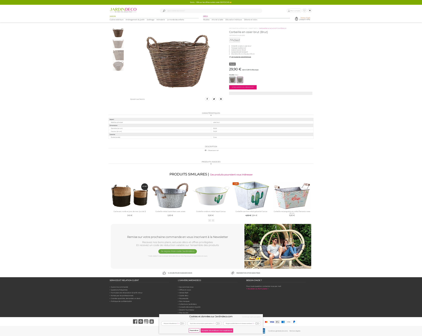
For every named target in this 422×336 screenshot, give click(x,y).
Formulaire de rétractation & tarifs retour (127, 293)
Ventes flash (183, 293)
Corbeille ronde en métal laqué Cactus (211, 211)
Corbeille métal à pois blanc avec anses (170, 211)
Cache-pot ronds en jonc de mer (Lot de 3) (130, 211)
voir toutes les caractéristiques (241, 57)
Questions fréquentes (119, 290)
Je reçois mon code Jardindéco (177, 251)
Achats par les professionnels (122, 296)
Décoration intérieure (233, 20)
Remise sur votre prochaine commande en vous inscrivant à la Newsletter (177, 237)
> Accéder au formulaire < (257, 289)
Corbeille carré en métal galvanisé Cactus (251, 211)
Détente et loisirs (250, 20)
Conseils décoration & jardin (190, 307)
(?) (178, 323)
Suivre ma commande (119, 287)
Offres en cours (185, 290)
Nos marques (184, 301)
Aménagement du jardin (135, 20)
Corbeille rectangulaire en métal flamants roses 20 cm (292, 212)
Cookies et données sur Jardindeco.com (211, 316)
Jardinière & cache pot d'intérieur (272, 28)
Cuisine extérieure (116, 20)
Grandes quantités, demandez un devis (125, 298)
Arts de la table (217, 20)
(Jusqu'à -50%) (304, 18)
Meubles (206, 20)
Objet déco (253, 28)
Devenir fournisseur (186, 310)
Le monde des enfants (175, 20)
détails (193, 319)
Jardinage (150, 20)
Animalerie (160, 20)
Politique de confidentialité (121, 301)
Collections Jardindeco (188, 304)
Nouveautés (183, 298)
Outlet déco (183, 296)
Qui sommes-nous (186, 287)
